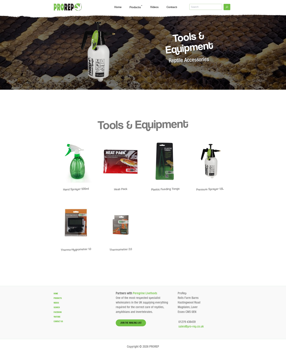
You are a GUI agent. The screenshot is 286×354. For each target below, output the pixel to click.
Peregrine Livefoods (145, 293)
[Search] (227, 7)
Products (58, 298)
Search (57, 307)
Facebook (58, 312)
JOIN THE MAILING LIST (131, 322)
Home (56, 293)
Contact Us (58, 321)
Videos (56, 303)
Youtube (57, 317)
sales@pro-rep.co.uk (191, 326)
